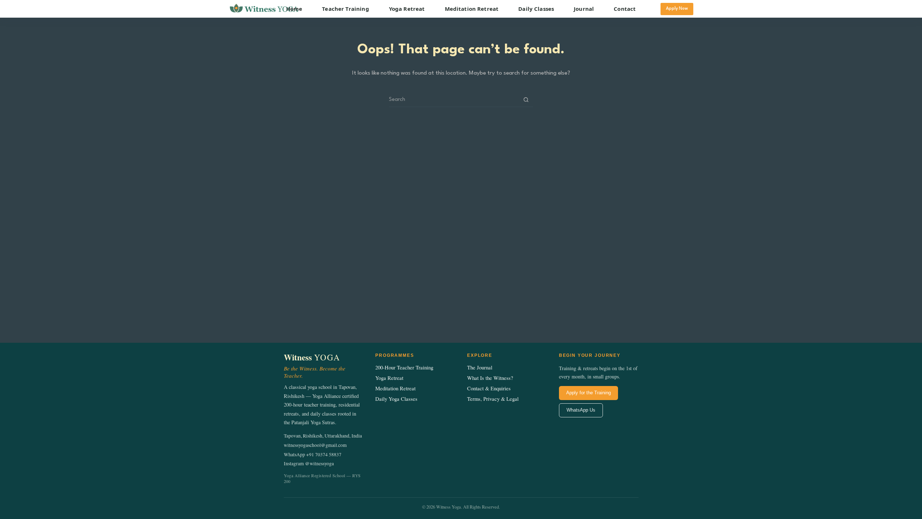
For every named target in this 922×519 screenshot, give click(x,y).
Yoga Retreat (407, 8)
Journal (584, 8)
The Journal (479, 367)
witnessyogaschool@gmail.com (315, 445)
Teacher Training (345, 8)
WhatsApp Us (581, 410)
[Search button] (526, 100)
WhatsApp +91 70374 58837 (312, 454)
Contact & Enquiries (489, 388)
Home (294, 8)
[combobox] (454, 100)
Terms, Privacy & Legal (493, 398)
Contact (625, 8)
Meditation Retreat (472, 8)
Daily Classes (536, 8)
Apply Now (677, 8)
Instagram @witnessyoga (309, 463)
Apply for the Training (588, 392)
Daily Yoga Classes (396, 398)
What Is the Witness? (490, 377)
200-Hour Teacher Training (404, 367)
